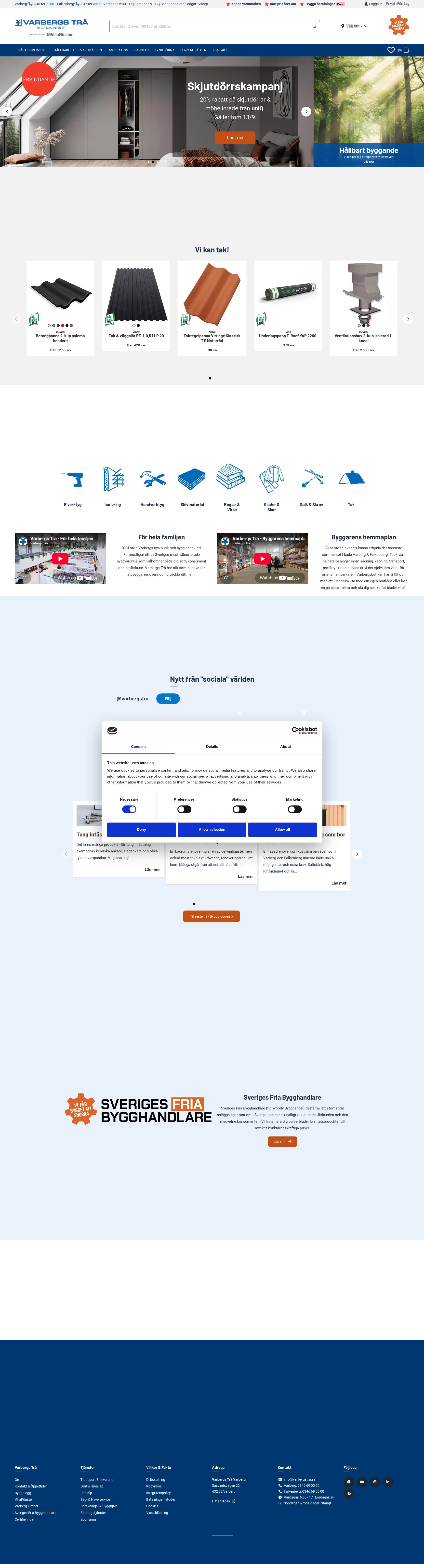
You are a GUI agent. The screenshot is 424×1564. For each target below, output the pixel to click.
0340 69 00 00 (43, 4)
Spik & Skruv (311, 504)
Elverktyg (73, 504)
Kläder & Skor (272, 507)
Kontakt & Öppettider (31, 1486)
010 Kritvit (133, 325)
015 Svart (138, 325)
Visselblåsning (157, 1513)
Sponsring (88, 1519)
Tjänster (141, 50)
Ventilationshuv (364, 337)
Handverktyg (152, 504)
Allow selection (212, 830)
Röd (62, 325)
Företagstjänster (93, 1513)
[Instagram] (376, 1482)
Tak (351, 504)
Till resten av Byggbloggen (210, 916)
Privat (390, 4)
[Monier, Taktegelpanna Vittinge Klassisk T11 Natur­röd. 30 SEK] (212, 294)
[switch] (184, 809)
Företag (403, 4)
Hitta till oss (221, 1501)
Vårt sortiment (32, 50)
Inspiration (118, 50)
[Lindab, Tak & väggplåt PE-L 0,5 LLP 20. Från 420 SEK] (136, 294)
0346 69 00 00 (90, 4)
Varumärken (91, 50)
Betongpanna (60, 337)
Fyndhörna (165, 50)
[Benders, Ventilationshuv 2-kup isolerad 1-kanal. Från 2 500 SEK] (364, 294)
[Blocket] (350, 1493)
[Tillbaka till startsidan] (51, 23)
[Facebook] (350, 1482)
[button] (314, 26)
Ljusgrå (49, 325)
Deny (141, 830)
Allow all (282, 830)
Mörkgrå (58, 325)
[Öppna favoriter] (391, 50)
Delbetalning (155, 1480)
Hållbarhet (64, 50)
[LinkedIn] (389, 1482)
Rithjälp (86, 1493)
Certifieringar (25, 1519)
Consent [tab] (138, 747)
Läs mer (235, 137)
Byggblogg (23, 1493)
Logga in (375, 4)
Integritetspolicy (158, 1493)
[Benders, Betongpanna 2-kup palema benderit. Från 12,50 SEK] (60, 294)
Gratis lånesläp (91, 1486)
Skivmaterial (192, 504)
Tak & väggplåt (136, 334)
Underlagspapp (287, 334)
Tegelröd (71, 325)
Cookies (152, 1506)
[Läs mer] (157, 111)
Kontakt (219, 50)
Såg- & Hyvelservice (95, 1499)
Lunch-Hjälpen (193, 50)
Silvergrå (359, 325)
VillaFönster (24, 1499)
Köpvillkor (153, 1486)
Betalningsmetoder (160, 1499)
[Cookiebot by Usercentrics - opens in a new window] (295, 730)
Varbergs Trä (26, 1467)
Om (17, 1480)
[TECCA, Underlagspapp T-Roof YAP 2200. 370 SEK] (288, 294)
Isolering (113, 504)
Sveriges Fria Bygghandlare (35, 1513)
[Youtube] (363, 1482)
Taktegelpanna (212, 337)
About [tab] (285, 747)
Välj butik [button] (354, 26)
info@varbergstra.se (299, 1479)
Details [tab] (212, 747)
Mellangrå (53, 325)
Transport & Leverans (96, 1480)
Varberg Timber (26, 1506)
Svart (67, 325)
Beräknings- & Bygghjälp (99, 1506)
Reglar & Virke (232, 507)
